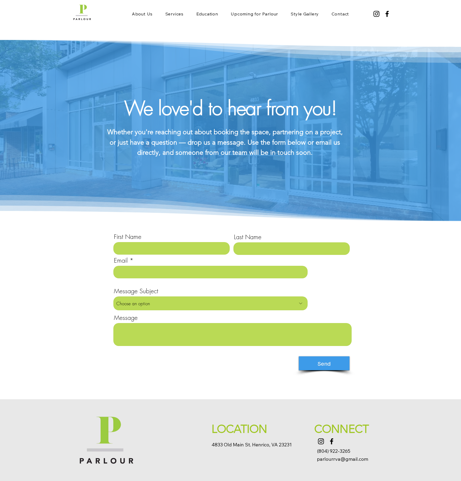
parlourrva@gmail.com (342, 459)
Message (126, 318)
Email (121, 260)
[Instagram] (376, 14)
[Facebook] (387, 14)
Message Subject (136, 291)
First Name (127, 237)
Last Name (247, 237)
